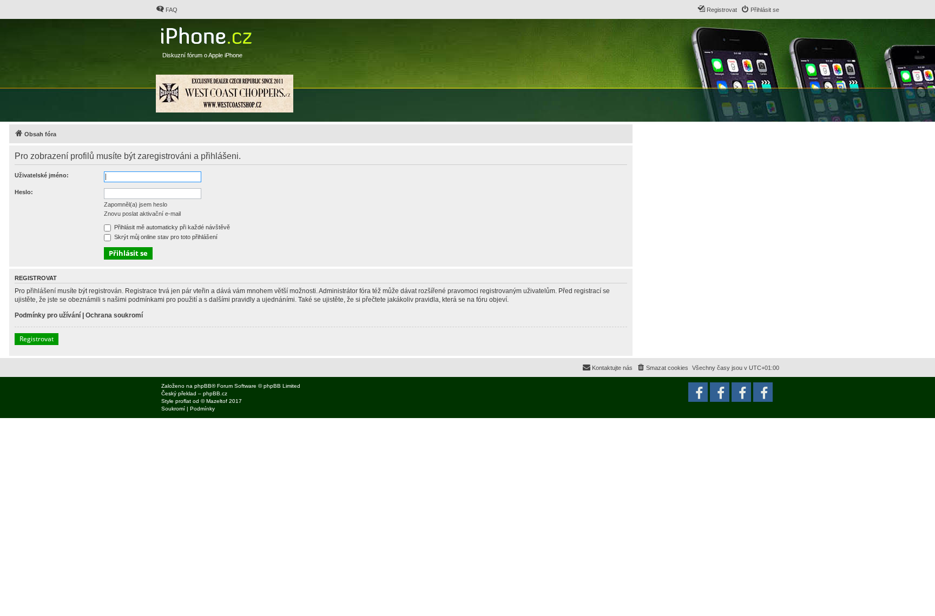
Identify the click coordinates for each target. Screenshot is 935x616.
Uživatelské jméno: (42, 175)
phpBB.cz (215, 393)
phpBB (203, 386)
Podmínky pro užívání (48, 315)
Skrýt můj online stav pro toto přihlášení (165, 237)
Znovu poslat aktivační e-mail (142, 213)
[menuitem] (166, 9)
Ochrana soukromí (114, 315)
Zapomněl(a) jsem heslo (135, 204)
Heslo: (24, 192)
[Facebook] (763, 392)
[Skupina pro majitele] (741, 392)
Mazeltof (216, 401)
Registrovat (36, 338)
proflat (183, 401)
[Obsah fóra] (207, 33)
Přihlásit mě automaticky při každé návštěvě (171, 227)
